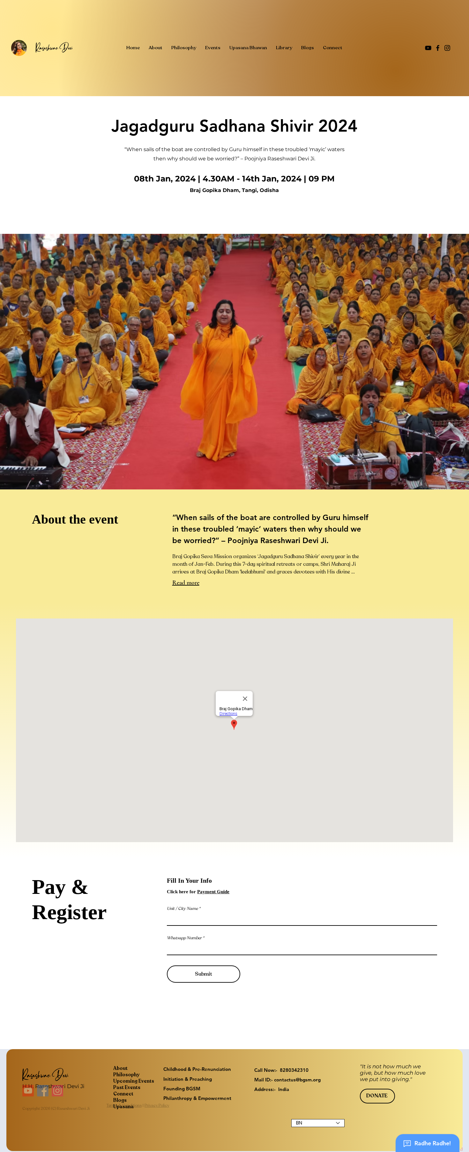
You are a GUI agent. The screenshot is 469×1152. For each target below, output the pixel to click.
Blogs (120, 1100)
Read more (185, 583)
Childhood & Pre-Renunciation (197, 1069)
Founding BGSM (181, 1089)
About (120, 1068)
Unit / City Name (182, 909)
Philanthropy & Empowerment (197, 1098)
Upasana (123, 1106)
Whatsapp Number (184, 938)
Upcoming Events (133, 1081)
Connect (123, 1094)
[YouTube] (428, 48)
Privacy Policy (157, 1118)
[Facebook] (438, 48)
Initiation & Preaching (187, 1079)
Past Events (126, 1087)
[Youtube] (28, 1104)
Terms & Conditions (124, 1118)
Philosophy (126, 1074)
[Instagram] (447, 48)
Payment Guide (213, 891)
